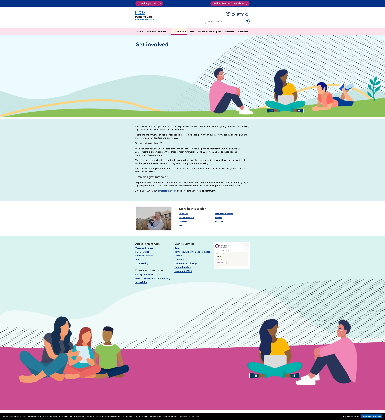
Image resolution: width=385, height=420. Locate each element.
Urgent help (183, 213)
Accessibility (141, 282)
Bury (176, 248)
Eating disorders (182, 267)
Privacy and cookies (145, 274)
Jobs (192, 31)
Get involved (179, 31)
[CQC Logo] (222, 248)
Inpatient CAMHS (183, 271)
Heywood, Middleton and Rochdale (192, 252)
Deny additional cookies (350, 416)
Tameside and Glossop (185, 263)
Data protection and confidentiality (153, 278)
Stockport (179, 259)
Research (229, 31)
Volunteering (141, 263)
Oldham (178, 255)
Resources (243, 31)
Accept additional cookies (371, 416)
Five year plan (142, 252)
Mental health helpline (209, 31)
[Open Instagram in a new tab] (242, 14)
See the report (220, 262)
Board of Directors (144, 255)
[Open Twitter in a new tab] (233, 14)
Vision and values (144, 248)
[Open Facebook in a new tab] (228, 14)
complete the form (167, 191)
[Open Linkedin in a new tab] (238, 14)
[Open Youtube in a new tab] (247, 14)
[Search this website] (247, 21)
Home (140, 31)
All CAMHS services (156, 31)
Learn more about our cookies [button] (188, 416)
